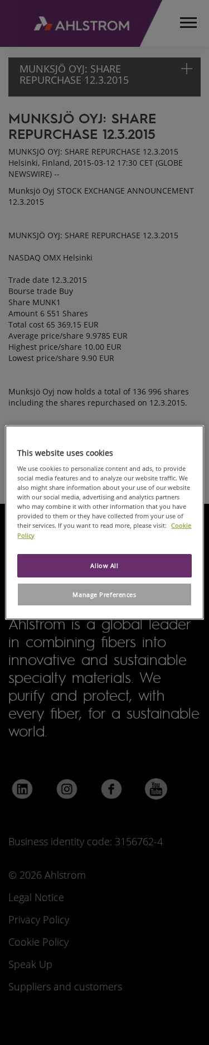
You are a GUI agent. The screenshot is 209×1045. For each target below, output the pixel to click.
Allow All (104, 565)
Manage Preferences (104, 594)
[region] (104, 522)
